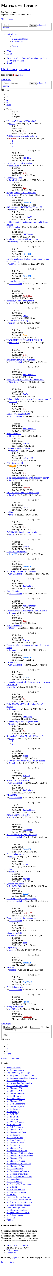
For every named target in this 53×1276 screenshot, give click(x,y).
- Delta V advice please (16, 551)
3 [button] (7, 99)
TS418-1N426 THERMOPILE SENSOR (25, 340)
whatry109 (13, 451)
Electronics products (15, 69)
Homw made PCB (14, 625)
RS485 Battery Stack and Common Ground (25, 379)
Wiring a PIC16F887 (15, 1007)
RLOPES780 (15, 886)
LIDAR (10, 869)
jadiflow (12, 465)
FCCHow (27, 158)
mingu (12, 687)
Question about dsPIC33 (17, 884)
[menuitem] (20, 39)
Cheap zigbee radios (15, 854)
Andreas (12, 264)
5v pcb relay (12, 948)
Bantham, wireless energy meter (20, 301)
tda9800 (10, 512)
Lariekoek (13, 195)
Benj (15, 75)
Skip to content (7, 19)
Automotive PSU (14, 433)
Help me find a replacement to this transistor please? (29, 399)
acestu (12, 856)
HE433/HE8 (12, 795)
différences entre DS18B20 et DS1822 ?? (24, 207)
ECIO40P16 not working (17, 320)
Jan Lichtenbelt (15, 283)
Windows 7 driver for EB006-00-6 (21, 121)
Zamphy (12, 763)
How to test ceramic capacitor (19, 163)
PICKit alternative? (15, 987)
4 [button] (7, 102)
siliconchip (13, 242)
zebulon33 (13, 210)
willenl (12, 123)
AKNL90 (13, 1009)
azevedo (12, 935)
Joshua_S (13, 401)
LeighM (26, 488)
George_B (13, 382)
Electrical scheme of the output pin (21, 918)
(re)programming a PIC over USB (21, 192)
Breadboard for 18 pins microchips (21, 360)
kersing (26, 677)
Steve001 (27, 202)
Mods (20, 75)
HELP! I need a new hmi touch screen (23, 492)
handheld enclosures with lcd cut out (22, 239)
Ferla (25, 335)
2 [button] (7, 97)
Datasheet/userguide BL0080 (19, 414)
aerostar (12, 970)
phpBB (15, 1257)
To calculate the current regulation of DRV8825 (27, 611)
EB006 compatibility (15, 463)
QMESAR (27, 982)
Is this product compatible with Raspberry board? (28, 478)
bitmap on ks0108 (14, 933)
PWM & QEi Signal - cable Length (22, 532)
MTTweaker (14, 227)
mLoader (10, 967)
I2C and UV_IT (13, 662)
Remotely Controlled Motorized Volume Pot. (26, 736)
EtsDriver (27, 394)
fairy (11, 515)
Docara (12, 436)
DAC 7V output (14, 591)
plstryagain (27, 829)
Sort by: (26, 1027)
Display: (7, 1027)
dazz (25, 943)
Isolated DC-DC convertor (18, 780)
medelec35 (13, 138)
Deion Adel (14, 165)
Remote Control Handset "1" (19, 815)
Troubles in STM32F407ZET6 (20, 448)
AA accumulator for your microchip (22, 834)
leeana (12, 613)
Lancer (12, 724)
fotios (11, 303)
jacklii (11, 495)
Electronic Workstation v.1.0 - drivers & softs (26, 761)
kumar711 (13, 480)
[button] (9, 104)
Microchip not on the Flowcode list (22, 898)
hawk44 (12, 871)
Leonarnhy (14, 650)
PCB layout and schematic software (22, 136)
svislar (12, 323)
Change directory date (16, 281)
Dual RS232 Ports (14, 178)
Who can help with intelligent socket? (23, 721)
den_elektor (14, 342)
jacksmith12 (28, 458)
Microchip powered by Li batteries (21, 571)
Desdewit (13, 180)
